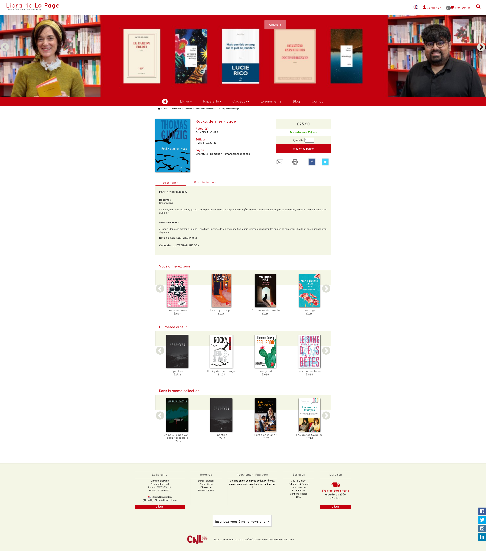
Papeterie (211, 101)
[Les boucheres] (177, 290)
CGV (298, 497)
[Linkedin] (482, 537)
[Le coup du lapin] (221, 290)
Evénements (271, 101)
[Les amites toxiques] (309, 415)
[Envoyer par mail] (281, 162)
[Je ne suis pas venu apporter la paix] (177, 415)
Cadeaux (240, 101)
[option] (243, 48)
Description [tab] (170, 182)
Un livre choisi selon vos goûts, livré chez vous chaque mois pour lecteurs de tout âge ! (252, 484)
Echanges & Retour (299, 484)
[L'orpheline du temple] (265, 290)
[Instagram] (482, 528)
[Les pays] (309, 290)
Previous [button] (4, 42)
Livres (185, 101)
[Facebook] (312, 162)
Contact (318, 101)
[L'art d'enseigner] (265, 415)
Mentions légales (298, 494)
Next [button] (481, 42)
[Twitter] (326, 162)
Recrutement (298, 490)
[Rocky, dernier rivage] (221, 351)
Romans (188, 109)
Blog (296, 101)
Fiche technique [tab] (205, 182)
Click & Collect (298, 480)
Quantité (298, 140)
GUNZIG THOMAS (207, 132)
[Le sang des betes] (309, 351)
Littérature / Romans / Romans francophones (223, 153)
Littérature (176, 109)
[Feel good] (265, 351)
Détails (159, 506)
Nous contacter (298, 487)
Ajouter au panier (303, 148)
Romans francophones (205, 109)
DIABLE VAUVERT (207, 142)
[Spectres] (177, 351)
